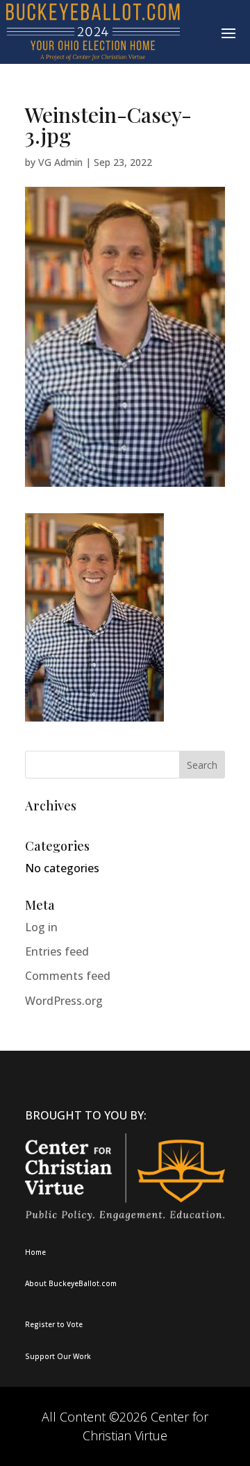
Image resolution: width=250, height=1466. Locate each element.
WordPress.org (64, 1000)
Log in (41, 927)
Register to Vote (54, 1324)
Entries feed (57, 951)
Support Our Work (58, 1356)
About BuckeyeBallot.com (71, 1283)
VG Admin (60, 162)
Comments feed (67, 975)
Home (35, 1252)
